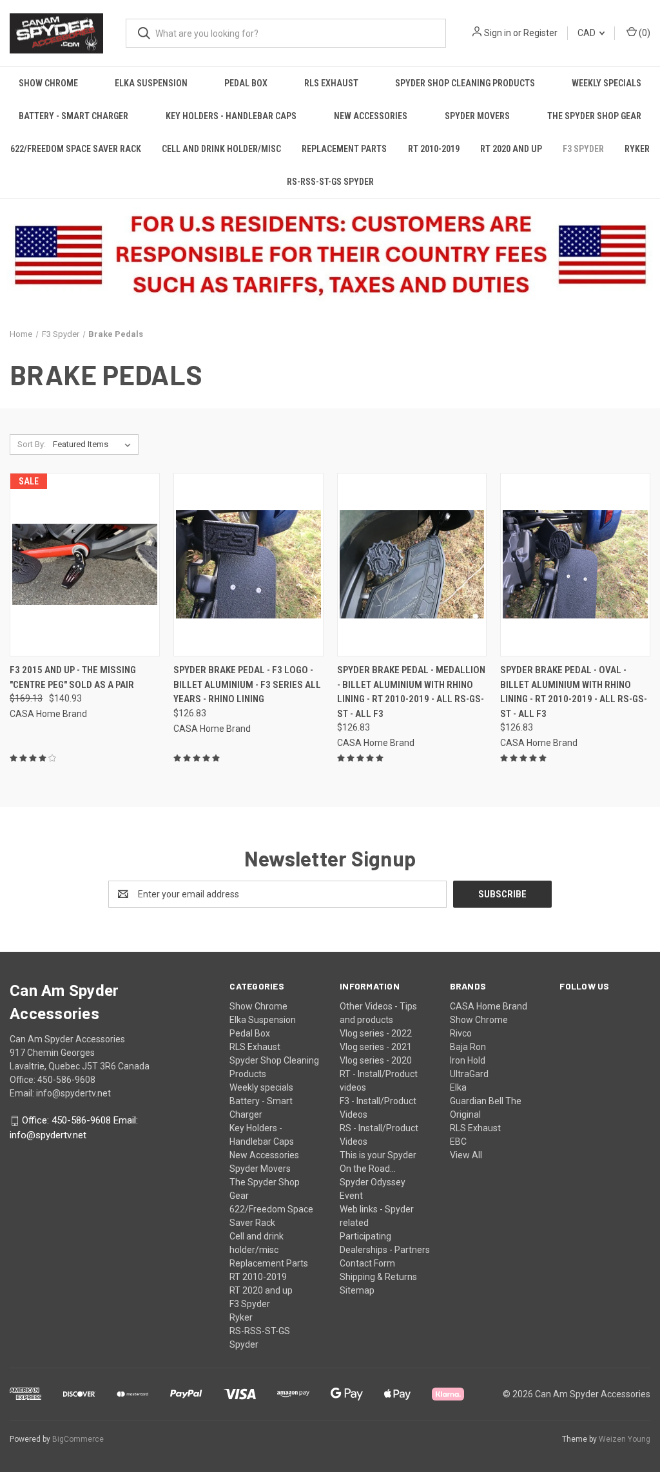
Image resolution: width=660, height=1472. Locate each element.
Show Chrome (48, 83)
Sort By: (31, 444)
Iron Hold (467, 1060)
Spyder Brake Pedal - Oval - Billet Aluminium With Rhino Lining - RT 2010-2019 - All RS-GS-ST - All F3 (573, 692)
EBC (458, 1141)
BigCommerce (78, 1439)
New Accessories (370, 116)
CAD (587, 33)
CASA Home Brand (488, 1006)
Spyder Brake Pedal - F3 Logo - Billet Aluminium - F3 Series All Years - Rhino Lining (247, 684)
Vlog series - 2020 (376, 1060)
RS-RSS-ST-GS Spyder (330, 182)
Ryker (637, 149)
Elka (458, 1087)
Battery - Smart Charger (73, 116)
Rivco (461, 1033)
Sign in (497, 33)
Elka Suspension (151, 83)
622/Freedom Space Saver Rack (75, 149)
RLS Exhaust (331, 83)
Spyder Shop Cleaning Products (465, 83)
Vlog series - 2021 (376, 1047)
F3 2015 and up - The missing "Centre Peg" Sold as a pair (73, 677)
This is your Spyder (378, 1155)
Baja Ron (468, 1047)
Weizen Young (624, 1439)
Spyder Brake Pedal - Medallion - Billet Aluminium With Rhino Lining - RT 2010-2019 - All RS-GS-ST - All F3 (411, 692)
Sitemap (357, 1290)
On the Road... (368, 1168)
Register (540, 33)
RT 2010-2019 (434, 149)
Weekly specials (606, 83)
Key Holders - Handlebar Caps (231, 116)
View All (466, 1155)
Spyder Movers (477, 116)
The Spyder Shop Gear (594, 116)
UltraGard (469, 1074)
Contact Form (367, 1263)
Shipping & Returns (378, 1277)
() (643, 33)
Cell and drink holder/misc (221, 149)
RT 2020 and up (511, 149)
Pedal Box (245, 83)
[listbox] (94, 444)
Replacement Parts (344, 149)
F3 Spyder (583, 149)
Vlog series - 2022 (376, 1033)
